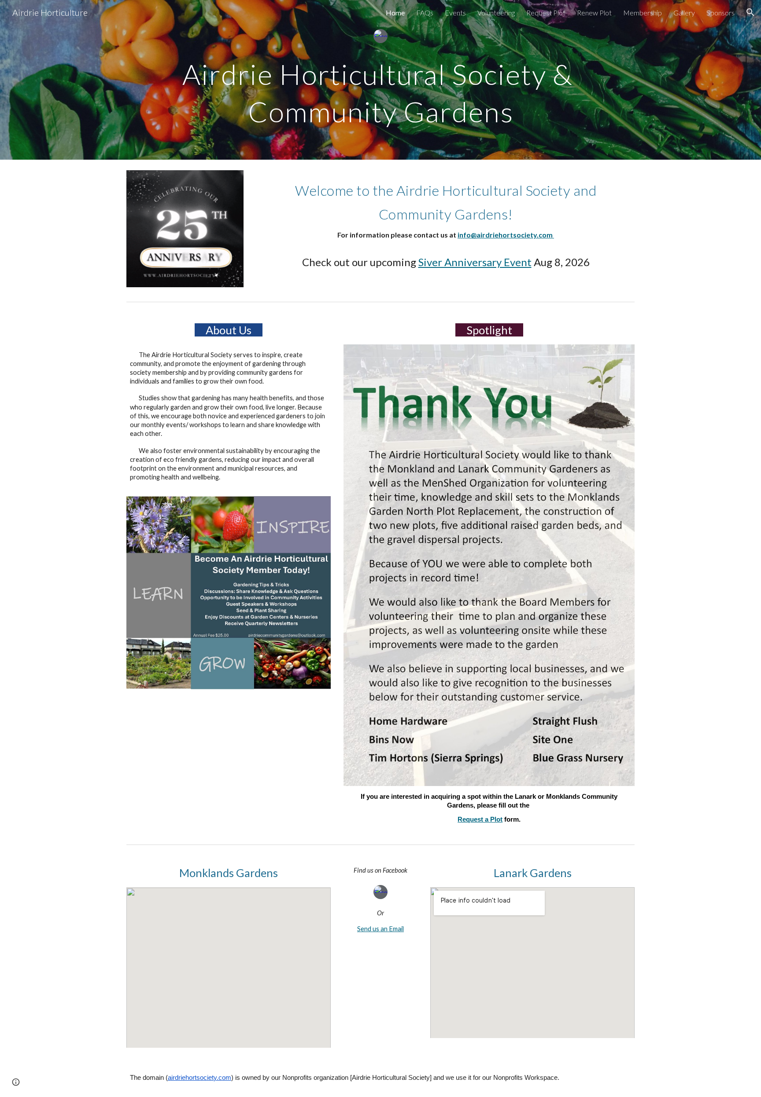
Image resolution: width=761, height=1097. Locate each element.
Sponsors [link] (720, 12)
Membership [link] (642, 12)
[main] (380, 89)
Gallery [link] (684, 12)
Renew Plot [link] (594, 12)
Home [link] (395, 12)
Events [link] (455, 12)
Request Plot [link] (545, 12)
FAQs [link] (424, 12)
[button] (750, 12)
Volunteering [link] (496, 12)
